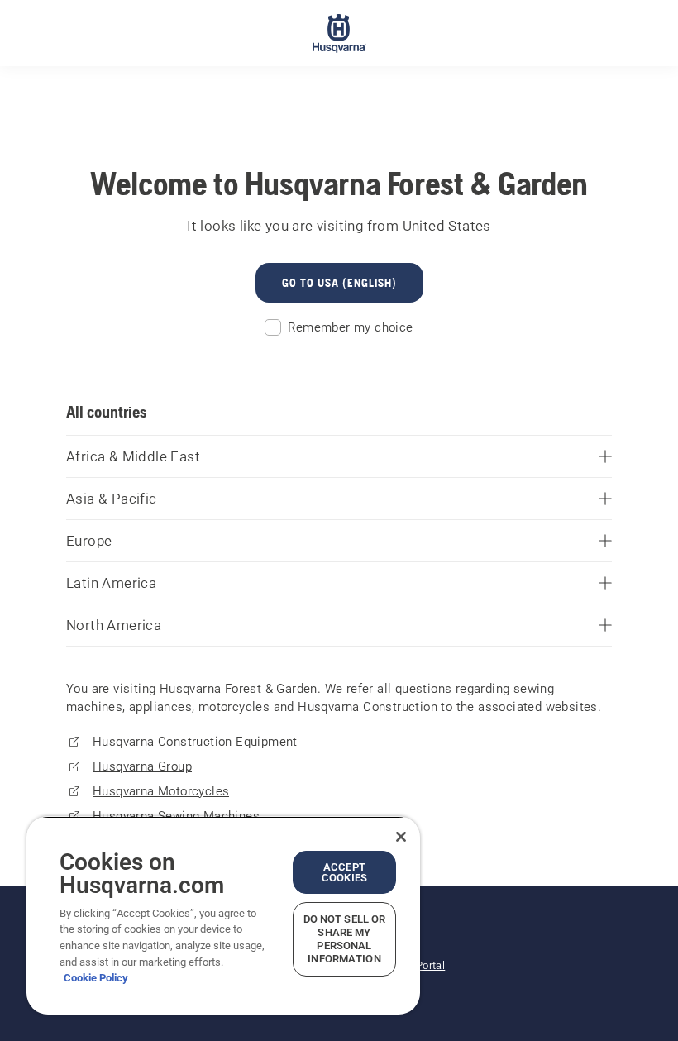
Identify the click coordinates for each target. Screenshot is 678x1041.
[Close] (401, 836)
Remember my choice (350, 327)
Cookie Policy (96, 978)
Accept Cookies (344, 872)
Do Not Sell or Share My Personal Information (344, 939)
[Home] (339, 33)
